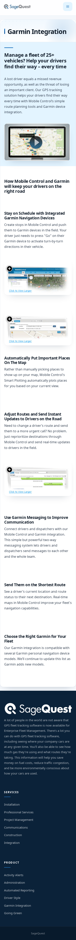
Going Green (13, 913)
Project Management (18, 820)
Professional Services (18, 812)
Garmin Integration (17, 905)
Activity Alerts (13, 875)
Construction (13, 835)
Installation (12, 804)
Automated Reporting (19, 890)
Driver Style (12, 898)
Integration (12, 843)
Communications (16, 827)
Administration (14, 882)
